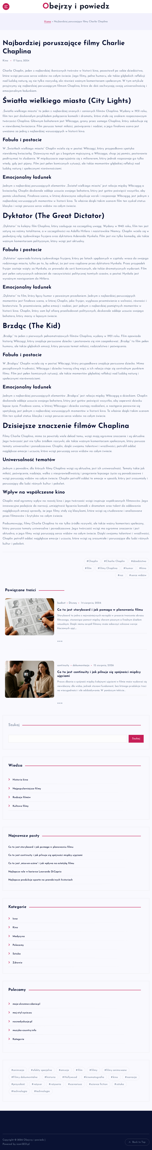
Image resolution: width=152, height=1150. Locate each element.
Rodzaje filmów (22, 797)
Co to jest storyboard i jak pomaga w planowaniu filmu (40, 847)
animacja (18, 1070)
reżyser (38, 1084)
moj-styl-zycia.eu (22, 1013)
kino (143, 568)
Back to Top (139, 1142)
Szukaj (14, 725)
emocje (65, 1070)
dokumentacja (81, 665)
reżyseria (56, 1084)
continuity (63, 665)
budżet (61, 603)
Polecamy (18, 945)
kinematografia (95, 1077)
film (89, 568)
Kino (5, 60)
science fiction (99, 1084)
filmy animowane (116, 1070)
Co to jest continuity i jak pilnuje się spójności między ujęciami (45, 855)
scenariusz (76, 1084)
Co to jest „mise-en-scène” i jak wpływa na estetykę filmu (41, 863)
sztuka (120, 1084)
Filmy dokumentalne (25, 1077)
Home (47, 21)
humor (129, 568)
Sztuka (17, 954)
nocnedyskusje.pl (22, 1021)
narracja (132, 1077)
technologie (43, 1091)
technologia (20, 1091)
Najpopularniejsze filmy (27, 788)
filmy (94, 1070)
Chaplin (93, 561)
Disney (73, 603)
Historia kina (20, 780)
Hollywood (70, 1077)
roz (121, 575)
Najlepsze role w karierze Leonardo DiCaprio (35, 872)
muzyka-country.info (25, 1030)
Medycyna (19, 936)
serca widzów (138, 575)
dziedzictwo (139, 561)
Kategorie (18, 1039)
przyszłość (19, 1084)
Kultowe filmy (21, 806)
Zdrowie (17, 963)
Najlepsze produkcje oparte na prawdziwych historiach (40, 880)
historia (50, 1077)
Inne (15, 919)
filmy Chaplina (108, 568)
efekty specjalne (42, 1070)
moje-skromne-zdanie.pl (26, 1004)
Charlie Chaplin (115, 561)
